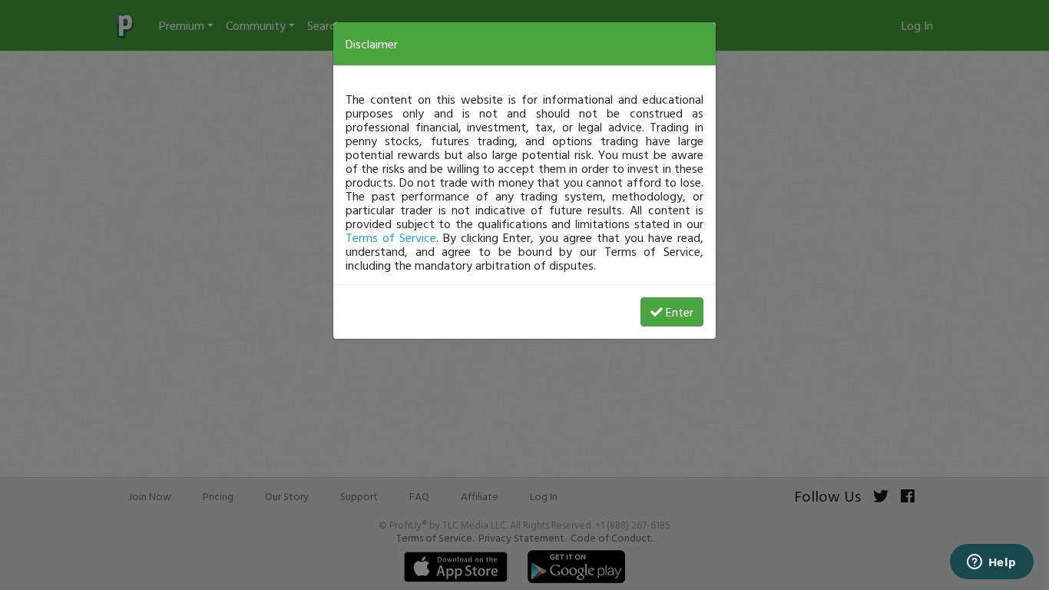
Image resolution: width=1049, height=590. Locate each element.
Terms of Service (391, 237)
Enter (679, 312)
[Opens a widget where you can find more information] (991, 563)
